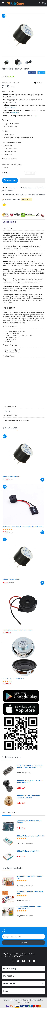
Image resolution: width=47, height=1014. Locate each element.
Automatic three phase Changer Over (30, 877)
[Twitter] (18, 962)
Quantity (6, 172)
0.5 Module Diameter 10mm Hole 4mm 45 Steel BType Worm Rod (29, 766)
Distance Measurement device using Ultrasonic (29, 907)
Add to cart (11, 180)
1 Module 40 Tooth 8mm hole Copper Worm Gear (28, 796)
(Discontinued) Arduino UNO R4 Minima (29, 822)
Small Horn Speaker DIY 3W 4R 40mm (14, 679)
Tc (13, 97)
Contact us (11, 107)
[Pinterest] (28, 962)
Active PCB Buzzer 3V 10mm (11, 579)
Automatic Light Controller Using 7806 (30, 892)
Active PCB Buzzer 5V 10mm (11, 476)
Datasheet (8, 411)
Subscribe (23, 943)
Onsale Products (10, 812)
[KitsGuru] (15, 3)
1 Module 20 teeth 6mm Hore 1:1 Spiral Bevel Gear (29, 781)
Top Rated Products (12, 867)
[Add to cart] (42, 480)
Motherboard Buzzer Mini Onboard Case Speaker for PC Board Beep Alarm (23, 527)
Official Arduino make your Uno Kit (30, 836)
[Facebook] (13, 962)
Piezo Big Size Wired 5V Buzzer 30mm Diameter (18, 630)
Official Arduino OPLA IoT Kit (28, 851)
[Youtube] (34, 962)
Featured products (11, 757)
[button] (32, 180)
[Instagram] (23, 962)
